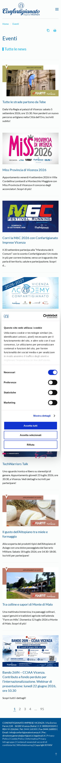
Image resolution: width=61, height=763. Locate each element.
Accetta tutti (30, 425)
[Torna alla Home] (21, 9)
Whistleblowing (25, 745)
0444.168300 (30, 729)
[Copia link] (48, 30)
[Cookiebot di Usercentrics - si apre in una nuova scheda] (43, 316)
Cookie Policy (17, 738)
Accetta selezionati (30, 435)
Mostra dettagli (42, 415)
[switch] (52, 382)
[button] (57, 9)
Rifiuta (30, 444)
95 (42, 709)
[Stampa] (55, 30)
